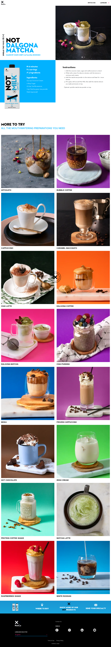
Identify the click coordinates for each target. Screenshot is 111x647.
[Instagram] (69, 630)
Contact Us (58, 621)
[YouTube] (94, 630)
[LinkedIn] (82, 630)
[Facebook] (57, 630)
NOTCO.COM (91, 2)
